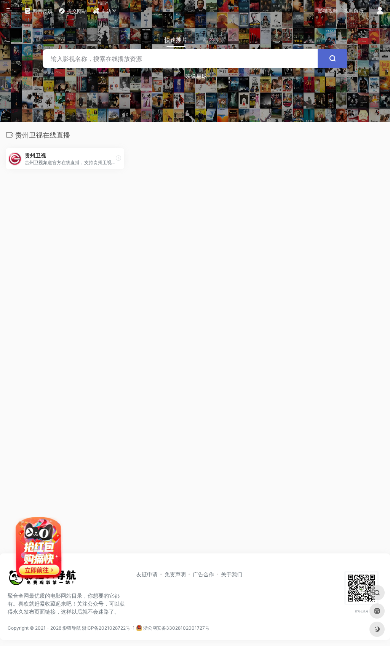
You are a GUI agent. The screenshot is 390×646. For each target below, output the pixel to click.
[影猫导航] (42, 580)
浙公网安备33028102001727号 (175, 628)
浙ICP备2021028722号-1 (108, 628)
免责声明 (175, 574)
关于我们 (231, 574)
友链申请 (147, 574)
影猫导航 (71, 628)
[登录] (380, 11)
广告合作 (203, 574)
